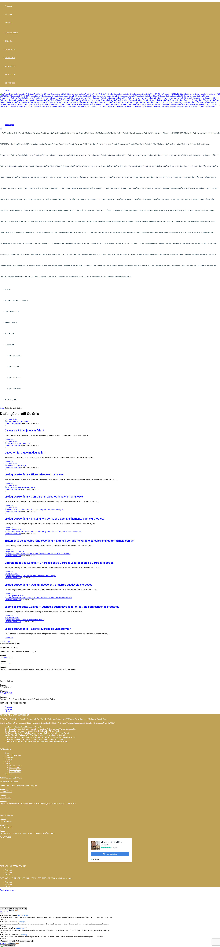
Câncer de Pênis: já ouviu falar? (24, 430)
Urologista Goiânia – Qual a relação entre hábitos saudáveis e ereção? (48, 584)
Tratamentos (12, 311)
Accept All (22, 908)
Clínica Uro (8, 41)
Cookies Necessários (9, 915)
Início (2, 408)
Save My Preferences (17, 941)
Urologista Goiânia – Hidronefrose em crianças (34, 474)
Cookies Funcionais (9, 922)
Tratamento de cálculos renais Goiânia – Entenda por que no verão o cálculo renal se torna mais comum (69, 540)
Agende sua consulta (11, 33)
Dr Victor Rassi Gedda (16, 300)
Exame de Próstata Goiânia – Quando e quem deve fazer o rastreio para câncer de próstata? (62, 606)
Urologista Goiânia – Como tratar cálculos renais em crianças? (44, 496)
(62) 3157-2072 (10, 58)
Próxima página (5, 641)
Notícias (9, 333)
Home (7, 289)
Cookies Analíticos (9, 928)
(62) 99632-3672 (10, 49)
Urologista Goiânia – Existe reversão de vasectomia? (38, 628)
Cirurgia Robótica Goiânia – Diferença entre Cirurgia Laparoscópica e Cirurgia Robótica (59, 562)
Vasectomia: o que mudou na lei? (25, 452)
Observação (21, 922)
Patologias (11, 322)
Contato (9, 344)
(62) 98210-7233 (10, 74)
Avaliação (10, 400)
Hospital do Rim (10, 66)
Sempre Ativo (23, 915)
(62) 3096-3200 (10, 83)
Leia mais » (9, 439)
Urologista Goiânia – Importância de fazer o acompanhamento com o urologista (54, 518)
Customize (4, 908)
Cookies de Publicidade (10, 935)
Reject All (13, 908)
